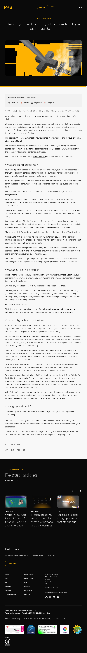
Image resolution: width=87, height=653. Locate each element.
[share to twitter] (24, 450)
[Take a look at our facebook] (46, 597)
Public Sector (28, 575)
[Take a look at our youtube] (58, 597)
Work (6, 579)
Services (8, 590)
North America (29, 579)
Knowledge (28, 590)
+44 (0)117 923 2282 (52, 587)
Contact (27, 594)
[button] (52, 7)
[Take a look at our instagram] (50, 597)
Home (7, 575)
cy (82, 7)
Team (7, 582)
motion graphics (69, 364)
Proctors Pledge (10, 594)
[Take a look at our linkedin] (54, 597)
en (80, 7)
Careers (27, 586)
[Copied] (6, 450)
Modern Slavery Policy (12, 619)
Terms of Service (59, 619)
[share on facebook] (12, 450)
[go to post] (16, 513)
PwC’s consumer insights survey (30, 237)
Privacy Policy (27, 619)
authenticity (53, 199)
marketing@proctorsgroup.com (56, 434)
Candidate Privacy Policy (42, 619)
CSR (25, 582)
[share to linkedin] (18, 450)
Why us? (8, 586)
